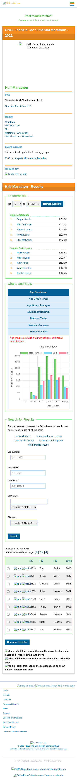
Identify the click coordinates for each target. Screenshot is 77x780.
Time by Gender (38, 331)
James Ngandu (24, 229)
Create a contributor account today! (38, 20)
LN (55, 560)
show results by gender (51, 440)
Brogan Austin (24, 219)
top (9, 204)
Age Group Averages (38, 305)
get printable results (38, 445)
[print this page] (26, 686)
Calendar (7, 699)
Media (5, 708)
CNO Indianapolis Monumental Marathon (26, 158)
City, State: (13, 496)
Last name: (13, 480)
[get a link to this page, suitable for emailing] (55, 686)
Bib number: (14, 452)
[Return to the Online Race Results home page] (11, 3)
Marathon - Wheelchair (16, 133)
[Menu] (72, 3)
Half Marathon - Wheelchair (19, 136)
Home (5, 690)
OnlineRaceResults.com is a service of (38, 749)
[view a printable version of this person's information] (17, 568)
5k (6, 129)
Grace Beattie (24, 268)
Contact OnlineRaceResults (15, 731)
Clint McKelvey (24, 240)
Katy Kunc (22, 263)
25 (41, 552)
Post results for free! (38, 16)
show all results (23, 436)
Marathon (10, 122)
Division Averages (38, 325)
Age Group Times (38, 299)
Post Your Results (11, 722)
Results (6, 695)
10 (37, 552)
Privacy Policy (9, 727)
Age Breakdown (38, 292)
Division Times (38, 318)
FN (41, 560)
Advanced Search (11, 704)
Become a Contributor (12, 718)
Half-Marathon (12, 125)
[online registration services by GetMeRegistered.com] (38, 768)
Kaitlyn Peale (24, 273)
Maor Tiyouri (23, 258)
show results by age (24, 440)
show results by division (49, 436)
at (24, 204)
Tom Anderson (24, 224)
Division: (12, 517)
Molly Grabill (23, 252)
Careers (6, 713)
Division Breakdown (38, 312)
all (46, 552)
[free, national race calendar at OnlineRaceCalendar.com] (38, 775)
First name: (13, 467)
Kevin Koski (23, 235)
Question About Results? (18, 106)
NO (31, 560)
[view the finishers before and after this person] (26, 568)
